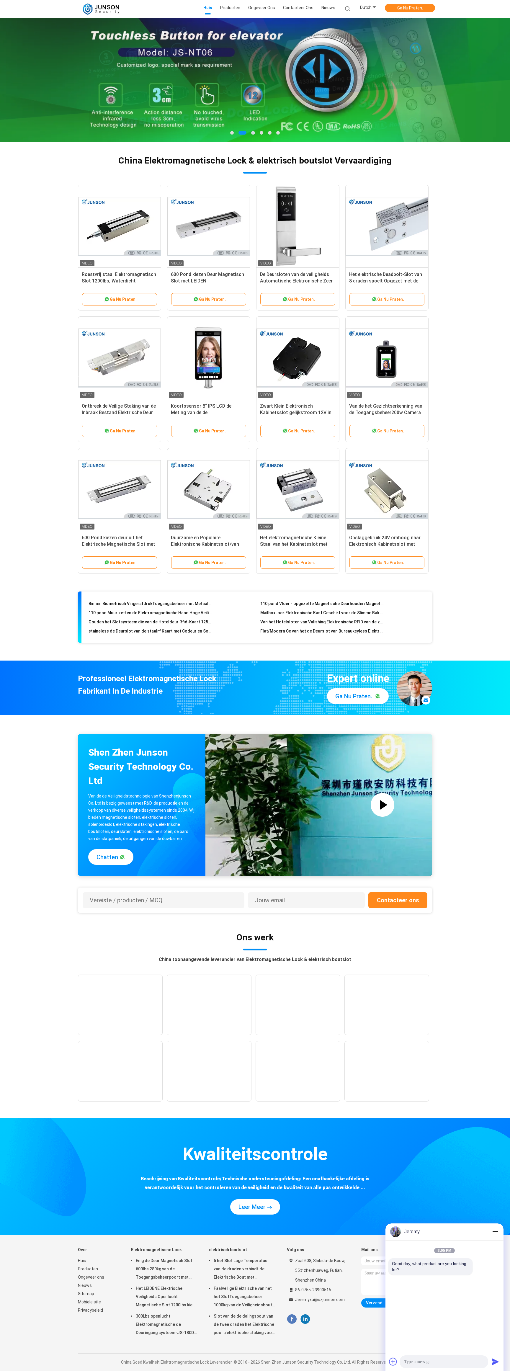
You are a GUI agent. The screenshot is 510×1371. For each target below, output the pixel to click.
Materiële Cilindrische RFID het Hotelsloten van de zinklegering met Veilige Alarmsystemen (150, 627)
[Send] (495, 1361)
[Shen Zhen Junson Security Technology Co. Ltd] (101, 9)
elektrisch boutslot (228, 1249)
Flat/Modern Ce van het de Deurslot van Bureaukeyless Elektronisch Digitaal (321, 618)
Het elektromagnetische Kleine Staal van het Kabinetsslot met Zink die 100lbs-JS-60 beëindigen (295, 544)
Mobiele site (89, 1302)
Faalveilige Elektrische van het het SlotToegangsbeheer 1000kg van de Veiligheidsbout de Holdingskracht (243, 1297)
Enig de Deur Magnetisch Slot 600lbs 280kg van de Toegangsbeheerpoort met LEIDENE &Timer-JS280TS (164, 1269)
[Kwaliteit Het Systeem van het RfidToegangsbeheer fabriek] (255, 80)
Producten (88, 1269)
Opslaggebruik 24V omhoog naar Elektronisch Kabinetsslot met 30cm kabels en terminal (385, 544)
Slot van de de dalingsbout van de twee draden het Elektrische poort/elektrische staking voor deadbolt (244, 1325)
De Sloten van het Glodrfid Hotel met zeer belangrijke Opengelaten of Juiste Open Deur (321, 627)
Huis (82, 1260)
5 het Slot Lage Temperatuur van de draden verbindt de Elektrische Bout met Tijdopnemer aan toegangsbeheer (241, 1269)
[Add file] (393, 1361)
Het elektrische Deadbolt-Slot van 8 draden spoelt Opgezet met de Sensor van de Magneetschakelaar (386, 281)
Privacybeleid (90, 1310)
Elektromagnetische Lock (156, 1249)
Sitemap (86, 1293)
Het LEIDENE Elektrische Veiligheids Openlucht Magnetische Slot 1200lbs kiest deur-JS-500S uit (166, 1297)
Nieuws (85, 1285)
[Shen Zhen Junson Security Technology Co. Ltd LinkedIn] (305, 1319)
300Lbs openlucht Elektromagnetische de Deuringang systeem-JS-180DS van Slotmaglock (166, 1325)
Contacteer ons (398, 900)
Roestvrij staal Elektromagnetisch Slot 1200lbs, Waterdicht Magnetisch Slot (119, 281)
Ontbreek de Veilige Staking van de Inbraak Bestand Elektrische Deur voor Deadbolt (119, 412)
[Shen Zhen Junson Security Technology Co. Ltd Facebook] (292, 1319)
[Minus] (495, 1231)
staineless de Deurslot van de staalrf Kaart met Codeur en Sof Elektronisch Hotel (150, 618)
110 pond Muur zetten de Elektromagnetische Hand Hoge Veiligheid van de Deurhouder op (150, 599)
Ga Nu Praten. (410, 8)
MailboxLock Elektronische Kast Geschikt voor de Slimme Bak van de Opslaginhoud (321, 599)
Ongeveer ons (91, 1277)
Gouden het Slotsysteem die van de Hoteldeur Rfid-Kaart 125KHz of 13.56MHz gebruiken (150, 609)
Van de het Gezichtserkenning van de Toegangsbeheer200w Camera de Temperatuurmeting (385, 412)
